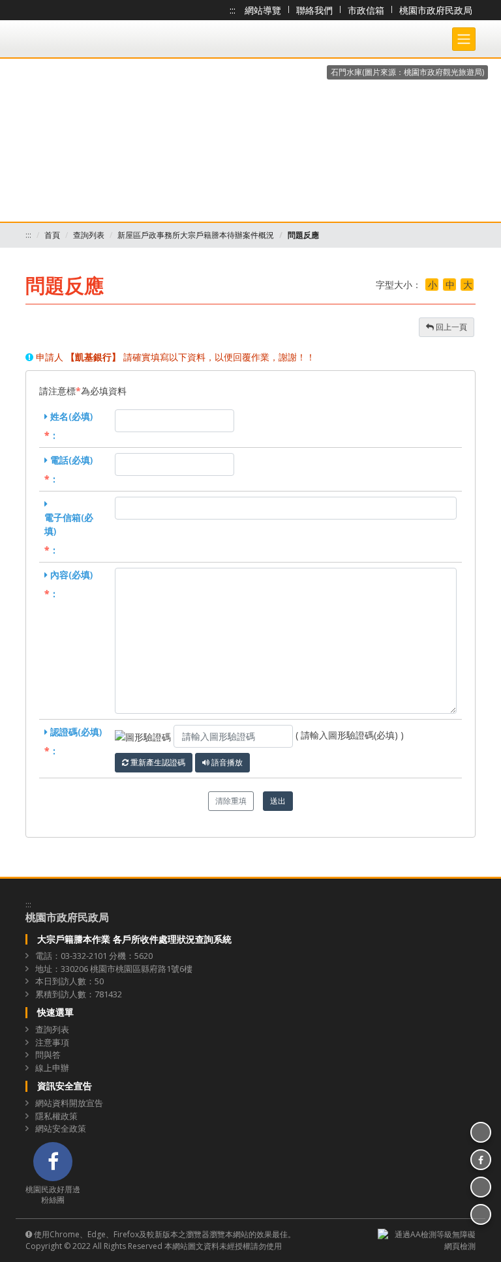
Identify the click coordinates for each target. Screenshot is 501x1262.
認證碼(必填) (76, 732)
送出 (278, 800)
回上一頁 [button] (450, 326)
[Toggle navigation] (464, 39)
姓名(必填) (71, 416)
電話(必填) (71, 460)
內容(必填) (71, 574)
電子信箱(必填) (68, 524)
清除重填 (231, 800)
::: (232, 10)
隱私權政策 (56, 1116)
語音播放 (226, 762)
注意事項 (52, 1042)
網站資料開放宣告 (69, 1103)
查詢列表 (88, 235)
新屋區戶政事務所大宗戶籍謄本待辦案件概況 (195, 235)
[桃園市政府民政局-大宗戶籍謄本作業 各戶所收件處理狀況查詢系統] (100, 54)
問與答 (48, 1055)
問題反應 (303, 235)
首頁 (52, 235)
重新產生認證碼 (157, 762)
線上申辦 (52, 1068)
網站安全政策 (60, 1128)
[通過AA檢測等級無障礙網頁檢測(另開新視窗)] (427, 1239)
